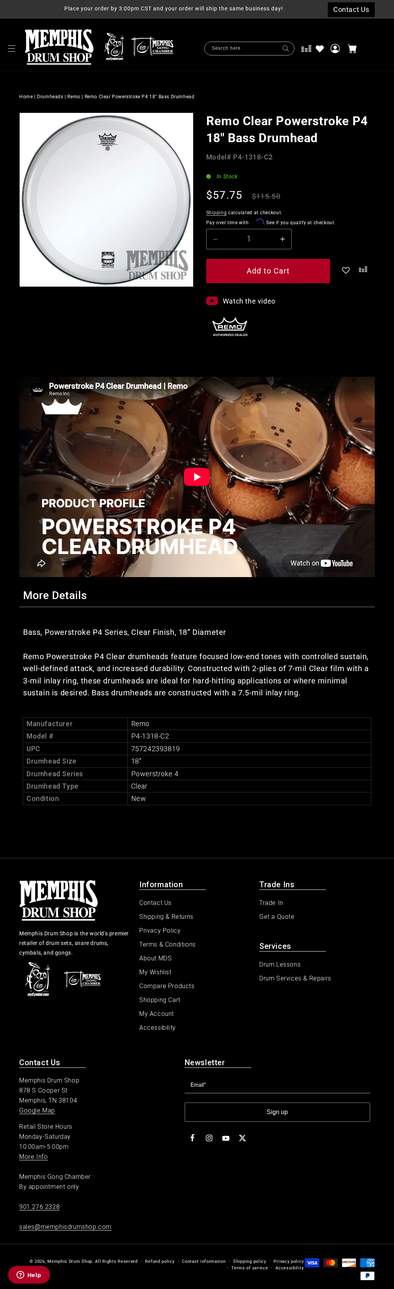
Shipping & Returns (166, 916)
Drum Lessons (280, 964)
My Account (156, 1013)
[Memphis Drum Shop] (114, 48)
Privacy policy (289, 1261)
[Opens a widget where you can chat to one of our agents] (29, 1275)
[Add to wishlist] (319, 48)
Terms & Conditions (167, 944)
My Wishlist (155, 972)
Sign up (277, 1112)
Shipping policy (249, 1261)
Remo (73, 96)
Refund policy (159, 1261)
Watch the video (249, 301)
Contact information (203, 1261)
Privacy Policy (159, 930)
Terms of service (249, 1268)
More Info (33, 1156)
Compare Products (167, 986)
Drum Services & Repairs (295, 978)
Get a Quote (277, 916)
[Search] (285, 48)
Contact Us (155, 902)
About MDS (155, 958)
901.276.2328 (39, 1206)
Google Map (37, 1110)
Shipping (216, 212)
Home (26, 96)
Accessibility (157, 1027)
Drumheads (50, 96)
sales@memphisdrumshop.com (65, 1226)
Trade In (271, 902)
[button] (11, 48)
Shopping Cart (159, 1000)
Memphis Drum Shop (69, 1261)
